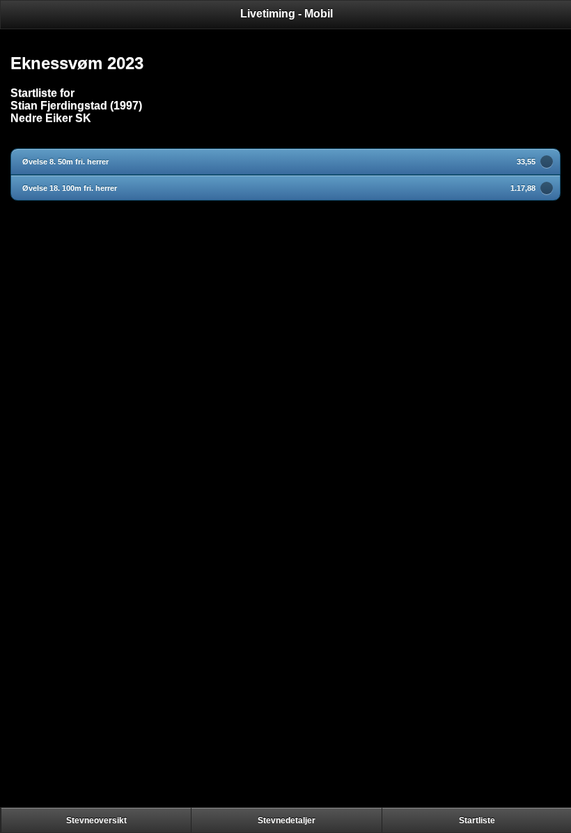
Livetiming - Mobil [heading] (286, 14)
